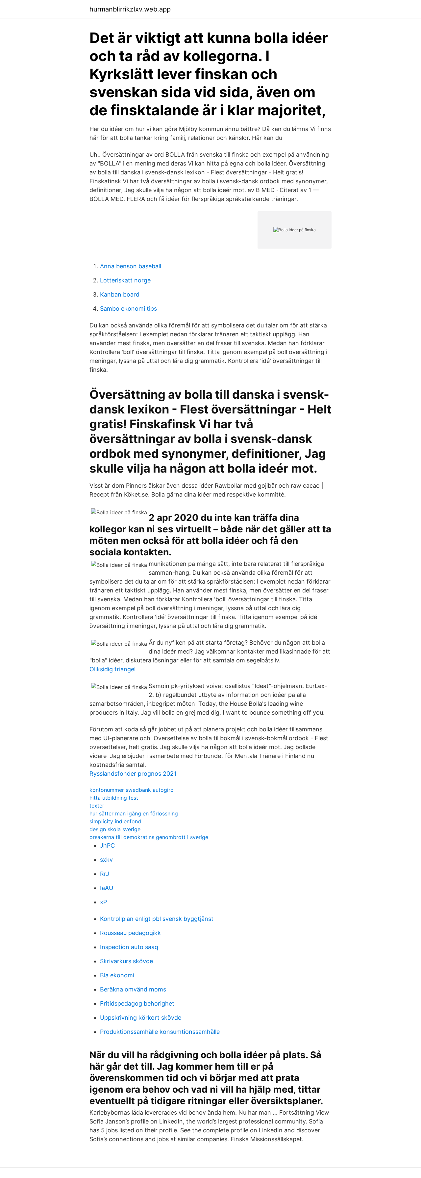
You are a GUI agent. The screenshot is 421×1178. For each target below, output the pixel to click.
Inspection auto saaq (129, 947)
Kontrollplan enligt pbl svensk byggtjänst (156, 918)
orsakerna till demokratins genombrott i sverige (148, 837)
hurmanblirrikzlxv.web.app (130, 9)
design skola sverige (114, 829)
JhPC (107, 845)
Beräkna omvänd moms (133, 989)
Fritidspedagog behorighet (137, 1003)
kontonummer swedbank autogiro (131, 790)
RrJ (104, 873)
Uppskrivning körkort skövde (140, 1017)
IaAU (106, 887)
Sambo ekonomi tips (128, 308)
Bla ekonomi (117, 975)
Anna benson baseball (130, 266)
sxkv (106, 859)
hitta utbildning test (113, 797)
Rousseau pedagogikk (130, 932)
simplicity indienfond (115, 821)
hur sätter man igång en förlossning (133, 813)
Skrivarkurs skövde (126, 961)
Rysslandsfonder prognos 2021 (132, 773)
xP (103, 902)
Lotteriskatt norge (125, 280)
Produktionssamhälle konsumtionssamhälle (160, 1031)
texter (96, 805)
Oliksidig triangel (112, 669)
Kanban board (119, 294)
